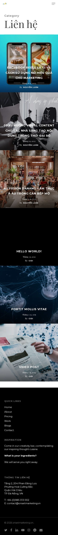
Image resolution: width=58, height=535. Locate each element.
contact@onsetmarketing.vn (24, 503)
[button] (53, 3)
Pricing (8, 416)
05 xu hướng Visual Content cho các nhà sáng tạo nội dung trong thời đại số (29, 130)
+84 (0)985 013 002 (18, 499)
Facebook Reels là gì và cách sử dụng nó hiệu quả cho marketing (29, 73)
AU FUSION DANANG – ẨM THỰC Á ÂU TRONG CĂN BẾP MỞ (29, 191)
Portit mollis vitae (29, 309)
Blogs (7, 425)
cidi (31, 261)
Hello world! (29, 251)
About (8, 411)
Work (7, 421)
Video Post (29, 367)
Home (8, 407)
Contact (9, 430)
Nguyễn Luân (30, 87)
